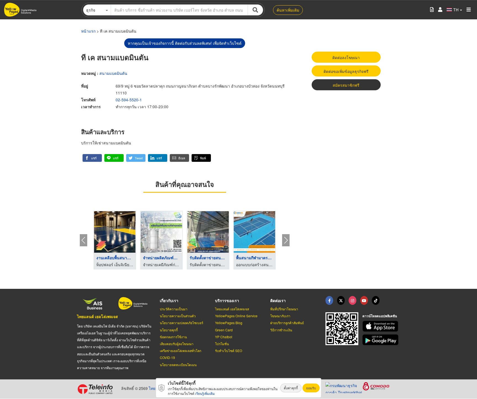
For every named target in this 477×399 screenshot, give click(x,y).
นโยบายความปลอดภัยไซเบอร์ (181, 322)
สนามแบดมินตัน (113, 73)
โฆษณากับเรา (280, 315)
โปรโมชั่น (222, 343)
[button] (92, 158)
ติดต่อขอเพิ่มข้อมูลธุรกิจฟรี (346, 71)
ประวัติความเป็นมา (173, 308)
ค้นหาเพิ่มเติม (288, 10)
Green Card (224, 329)
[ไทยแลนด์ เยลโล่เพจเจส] (341, 300)
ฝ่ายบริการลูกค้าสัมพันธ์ (287, 322)
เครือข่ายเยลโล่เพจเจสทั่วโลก (180, 350)
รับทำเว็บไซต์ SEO (228, 350)
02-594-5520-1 (129, 99)
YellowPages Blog (228, 322)
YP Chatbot (223, 336)
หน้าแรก (88, 31)
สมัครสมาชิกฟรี (346, 85)
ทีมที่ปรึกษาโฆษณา (284, 308)
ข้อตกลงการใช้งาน (173, 336)
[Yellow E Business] (329, 300)
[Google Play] (381, 339)
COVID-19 (167, 357)
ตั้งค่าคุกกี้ (291, 387)
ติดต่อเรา (278, 300)
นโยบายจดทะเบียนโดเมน (178, 364)
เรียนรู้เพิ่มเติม (205, 393)
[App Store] (381, 326)
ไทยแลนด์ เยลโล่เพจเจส (97, 316)
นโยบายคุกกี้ (169, 329)
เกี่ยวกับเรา (169, 300)
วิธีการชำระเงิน (281, 329)
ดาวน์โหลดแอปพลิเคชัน (379, 315)
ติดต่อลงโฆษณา (346, 57)
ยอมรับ (311, 387)
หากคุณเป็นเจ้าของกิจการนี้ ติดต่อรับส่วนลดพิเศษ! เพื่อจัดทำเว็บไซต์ (185, 43)
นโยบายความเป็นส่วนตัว (178, 315)
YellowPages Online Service (236, 315)
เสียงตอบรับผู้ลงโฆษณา (177, 343)
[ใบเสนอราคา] (432, 9)
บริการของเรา (227, 300)
